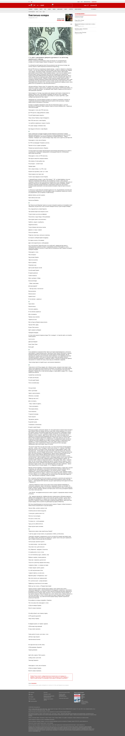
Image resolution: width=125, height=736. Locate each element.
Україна (36, 9)
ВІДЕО (79, 1)
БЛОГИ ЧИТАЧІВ (78, 9)
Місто (41, 9)
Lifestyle (71, 9)
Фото (41, 11)
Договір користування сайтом (64, 692)
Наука (54, 9)
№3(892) (83, 694)
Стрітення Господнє (79, 16)
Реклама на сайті (47, 694)
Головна (30, 9)
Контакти (45, 692)
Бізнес (49, 9)
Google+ (32, 696)
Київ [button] (29, 5)
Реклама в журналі (84, 702)
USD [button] (37, 5)
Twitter (31, 694)
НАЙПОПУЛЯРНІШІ (87, 1)
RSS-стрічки (32, 699)
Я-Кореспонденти (32, 11)
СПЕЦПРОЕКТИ (94, 1)
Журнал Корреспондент (79, 692)
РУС (29, 1)
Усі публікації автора (79, 13)
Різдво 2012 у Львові (79, 20)
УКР (31, 1)
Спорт (65, 9)
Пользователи (33, 683)
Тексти (37, 11)
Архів (82, 700)
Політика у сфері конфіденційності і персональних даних (62, 695)
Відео (44, 11)
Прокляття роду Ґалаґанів (80, 32)
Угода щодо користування (63, 698)
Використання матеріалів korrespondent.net (49, 697)
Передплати (83, 703)
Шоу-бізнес (59, 9)
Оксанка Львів (60, 20)
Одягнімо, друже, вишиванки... (81, 28)
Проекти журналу (84, 701)
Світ (45, 9)
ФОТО (82, 1)
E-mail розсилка (33, 701)
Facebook (32, 692)
